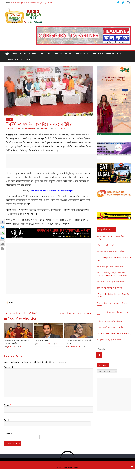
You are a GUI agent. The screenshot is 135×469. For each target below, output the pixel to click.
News (14, 53)
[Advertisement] (54, 161)
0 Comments (44, 128)
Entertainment (28, 53)
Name (7, 405)
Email (7, 420)
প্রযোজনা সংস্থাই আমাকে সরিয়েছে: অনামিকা (110, 327)
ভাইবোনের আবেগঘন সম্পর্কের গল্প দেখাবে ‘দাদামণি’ (17, 342)
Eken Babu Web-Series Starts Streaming (114, 333)
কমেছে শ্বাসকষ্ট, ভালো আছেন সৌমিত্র (76, 313)
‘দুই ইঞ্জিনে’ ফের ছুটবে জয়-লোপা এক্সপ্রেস (109, 288)
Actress (62, 128)
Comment (9, 367)
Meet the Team (113, 53)
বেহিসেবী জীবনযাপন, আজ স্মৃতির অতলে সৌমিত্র (111, 251)
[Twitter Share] (2, 227)
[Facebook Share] (2, 221)
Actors (56, 128)
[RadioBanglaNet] (7, 53)
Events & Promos (62, 53)
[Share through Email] (2, 243)
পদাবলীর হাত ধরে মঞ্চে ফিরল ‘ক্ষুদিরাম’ (21, 313)
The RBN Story (81, 53)
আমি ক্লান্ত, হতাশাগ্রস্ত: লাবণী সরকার (109, 339)
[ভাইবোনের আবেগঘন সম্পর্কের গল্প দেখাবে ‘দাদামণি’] (18, 324)
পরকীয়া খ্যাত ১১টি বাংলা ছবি (105, 245)
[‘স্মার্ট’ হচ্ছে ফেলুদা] (48, 324)
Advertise (26, 59)
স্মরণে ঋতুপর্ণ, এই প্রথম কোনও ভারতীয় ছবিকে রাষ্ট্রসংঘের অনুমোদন (52, 190)
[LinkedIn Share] (2, 238)
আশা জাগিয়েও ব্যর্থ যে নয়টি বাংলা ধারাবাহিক (110, 266)
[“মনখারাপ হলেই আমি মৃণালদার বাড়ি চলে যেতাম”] (78, 324)
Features (45, 53)
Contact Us (12, 59)
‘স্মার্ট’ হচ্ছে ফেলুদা (42, 340)
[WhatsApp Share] (2, 232)
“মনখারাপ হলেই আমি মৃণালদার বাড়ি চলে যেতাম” (79, 342)
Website (8, 433)
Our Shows (97, 53)
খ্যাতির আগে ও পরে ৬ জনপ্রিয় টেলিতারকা (109, 321)
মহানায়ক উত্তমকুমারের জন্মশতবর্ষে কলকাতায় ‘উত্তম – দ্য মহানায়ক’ (31, 2)
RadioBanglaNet (29, 128)
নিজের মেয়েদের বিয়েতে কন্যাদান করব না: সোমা (110, 281)
